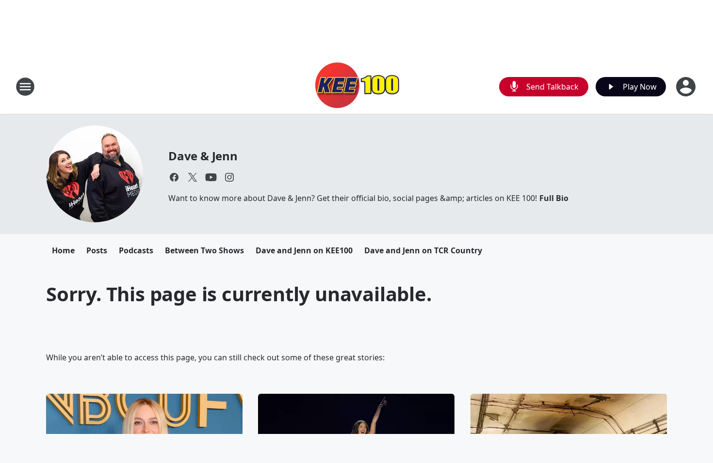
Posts (96, 250)
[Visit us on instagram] (229, 177)
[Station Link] (356, 86)
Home (63, 250)
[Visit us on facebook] (174, 177)
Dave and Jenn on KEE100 (304, 250)
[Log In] (686, 86)
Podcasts (136, 250)
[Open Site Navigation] (25, 86)
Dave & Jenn (203, 156)
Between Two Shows (204, 250)
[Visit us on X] (192, 177)
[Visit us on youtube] (211, 177)
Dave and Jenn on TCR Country (423, 250)
